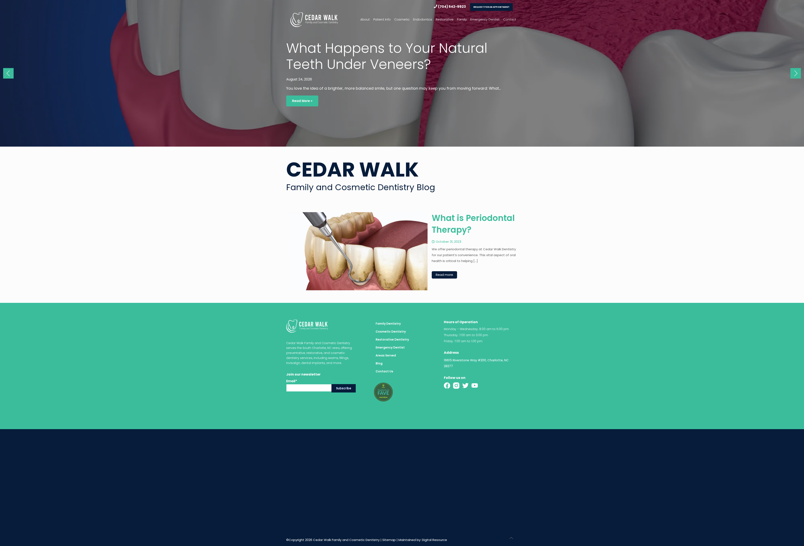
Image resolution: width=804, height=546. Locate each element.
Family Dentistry (388, 323)
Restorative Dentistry (392, 339)
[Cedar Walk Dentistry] (314, 19)
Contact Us (384, 371)
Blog (379, 363)
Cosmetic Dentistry (391, 331)
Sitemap (389, 540)
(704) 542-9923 (452, 6)
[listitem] (481, 363)
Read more (444, 274)
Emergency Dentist (390, 347)
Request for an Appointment (491, 7)
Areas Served (386, 355)
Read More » (302, 101)
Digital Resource (434, 540)
